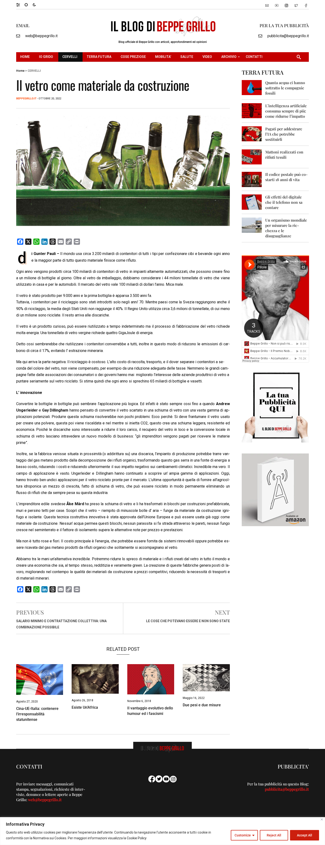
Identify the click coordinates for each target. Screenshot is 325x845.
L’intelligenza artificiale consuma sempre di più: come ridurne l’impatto (286, 111)
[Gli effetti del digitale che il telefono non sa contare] (252, 201)
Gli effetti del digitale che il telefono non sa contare (283, 202)
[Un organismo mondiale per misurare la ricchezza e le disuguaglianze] (252, 225)
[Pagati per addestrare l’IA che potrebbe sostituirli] (252, 133)
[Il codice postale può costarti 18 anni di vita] (252, 179)
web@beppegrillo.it (41, 36)
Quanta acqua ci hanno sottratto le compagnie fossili (285, 88)
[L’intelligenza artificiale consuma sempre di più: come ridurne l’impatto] (252, 110)
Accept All (304, 835)
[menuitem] (25, 57)
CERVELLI (34, 70)
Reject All (274, 835)
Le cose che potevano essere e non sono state (188, 621)
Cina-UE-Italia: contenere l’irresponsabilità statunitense (37, 714)
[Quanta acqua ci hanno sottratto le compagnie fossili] (252, 87)
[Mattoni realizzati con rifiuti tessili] (252, 156)
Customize (243, 835)
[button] (20, 4)
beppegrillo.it (26, 98)
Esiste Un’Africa (85, 707)
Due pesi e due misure (202, 705)
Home (20, 70)
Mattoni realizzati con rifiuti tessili (284, 154)
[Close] (322, 819)
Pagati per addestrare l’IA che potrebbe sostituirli (283, 134)
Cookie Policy (137, 838)
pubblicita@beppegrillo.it (288, 36)
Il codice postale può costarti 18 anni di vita (286, 177)
